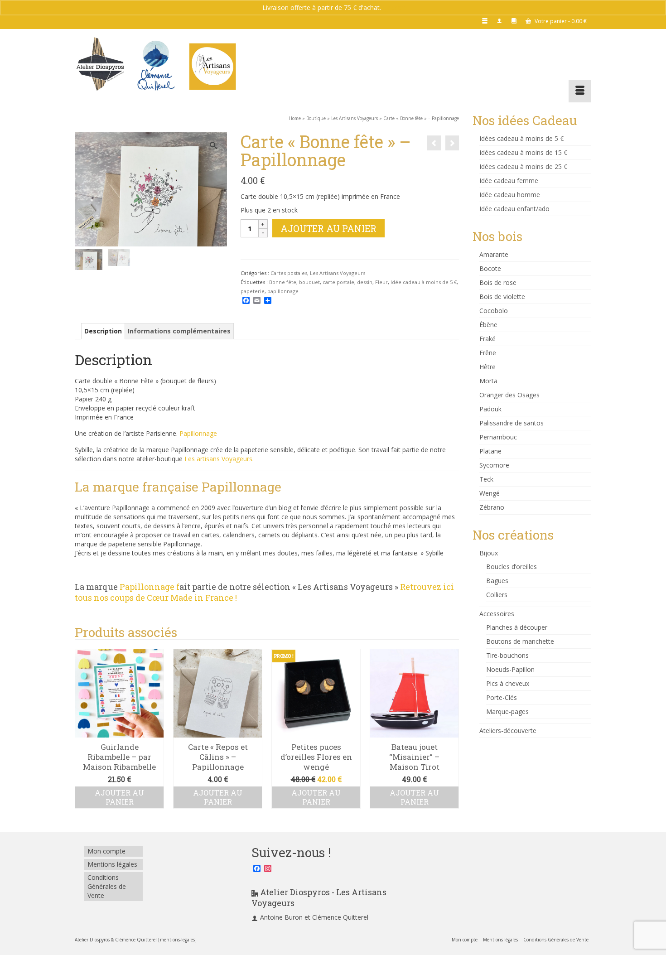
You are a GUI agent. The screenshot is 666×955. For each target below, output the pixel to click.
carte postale (338, 282)
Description (103, 331)
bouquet (309, 282)
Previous (83, 734)
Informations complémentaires (179, 331)
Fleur (381, 282)
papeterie (253, 291)
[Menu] (580, 91)
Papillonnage (198, 433)
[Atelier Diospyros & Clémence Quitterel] (156, 65)
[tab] (103, 331)
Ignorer (393, 7)
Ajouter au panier (328, 228)
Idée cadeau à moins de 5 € (424, 282)
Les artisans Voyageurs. (219, 458)
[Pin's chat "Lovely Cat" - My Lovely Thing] (452, 142)
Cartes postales (288, 273)
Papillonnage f (149, 586)
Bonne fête (282, 282)
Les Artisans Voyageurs (337, 273)
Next (451, 734)
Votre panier (560, 21)
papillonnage (283, 291)
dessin (364, 282)
